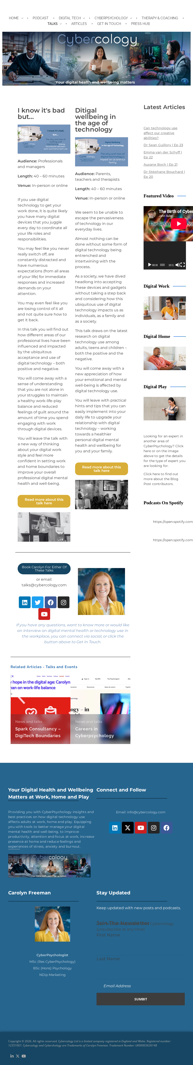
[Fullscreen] (182, 264)
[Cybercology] (96, 59)
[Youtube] (44, 614)
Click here (152, 474)
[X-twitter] (128, 828)
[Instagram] (63, 602)
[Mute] (177, 264)
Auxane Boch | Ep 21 (160, 164)
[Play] (149, 264)
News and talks (28, 721)
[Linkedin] (25, 602)
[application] (165, 238)
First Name (108, 934)
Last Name (108, 958)
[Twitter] (38, 602)
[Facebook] (50, 602)
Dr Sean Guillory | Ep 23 (163, 145)
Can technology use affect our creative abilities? (160, 133)
